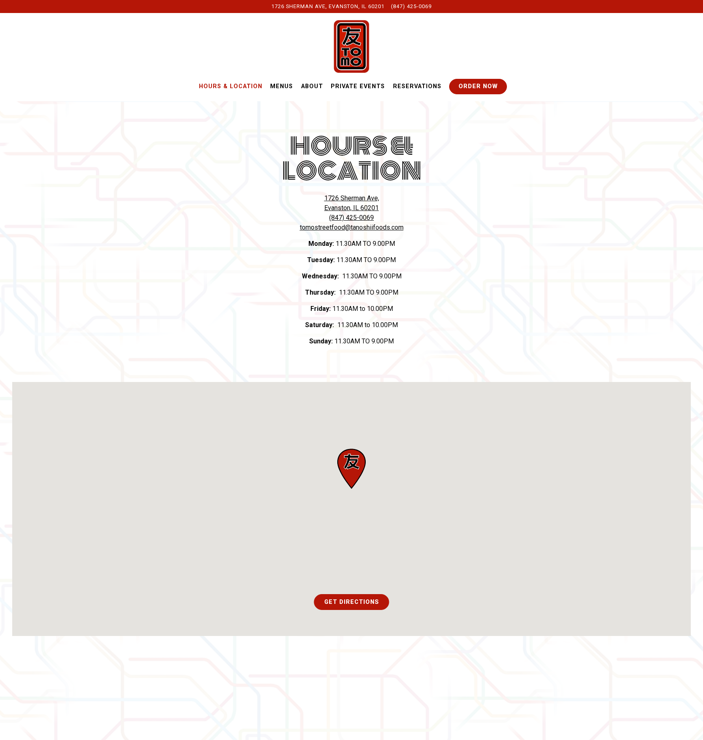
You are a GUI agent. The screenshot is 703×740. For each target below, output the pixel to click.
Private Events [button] (358, 86)
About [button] (312, 86)
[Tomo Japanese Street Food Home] (351, 46)
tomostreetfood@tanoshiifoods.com (352, 227)
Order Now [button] (478, 86)
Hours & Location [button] (230, 86)
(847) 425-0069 (411, 6)
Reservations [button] (417, 86)
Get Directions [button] (351, 602)
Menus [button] (281, 86)
